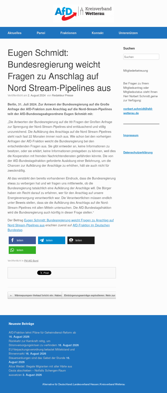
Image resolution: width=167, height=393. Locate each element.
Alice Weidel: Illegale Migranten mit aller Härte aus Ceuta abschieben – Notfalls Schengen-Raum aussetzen (40, 370)
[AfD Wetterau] (83, 13)
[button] (22, 240)
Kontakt (98, 33)
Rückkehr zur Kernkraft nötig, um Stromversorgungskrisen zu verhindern (33, 343)
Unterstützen (128, 33)
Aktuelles (15, 33)
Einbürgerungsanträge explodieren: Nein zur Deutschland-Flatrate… (105, 295)
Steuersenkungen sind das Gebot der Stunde (37, 358)
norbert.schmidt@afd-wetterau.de (138, 111)
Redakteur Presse (62, 95)
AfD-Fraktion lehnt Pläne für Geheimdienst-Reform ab (42, 332)
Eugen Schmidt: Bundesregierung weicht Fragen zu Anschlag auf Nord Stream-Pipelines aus (59, 69)
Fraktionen (68, 33)
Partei (41, 33)
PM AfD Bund (31, 260)
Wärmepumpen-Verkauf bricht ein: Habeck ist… (39, 295)
